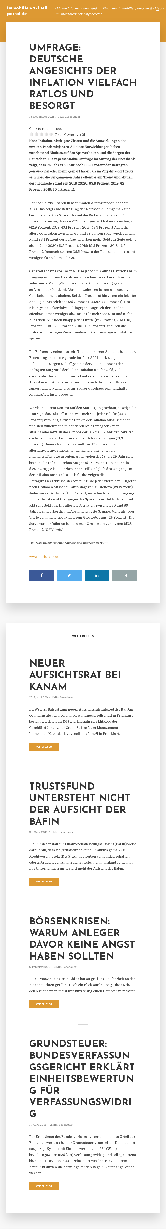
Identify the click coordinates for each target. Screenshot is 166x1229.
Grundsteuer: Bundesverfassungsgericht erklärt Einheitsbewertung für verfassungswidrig (82, 1080)
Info (86, 11)
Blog (73, 11)
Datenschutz (141, 11)
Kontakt (101, 11)
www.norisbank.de (44, 557)
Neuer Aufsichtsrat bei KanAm (75, 675)
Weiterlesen (44, 747)
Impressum (120, 11)
